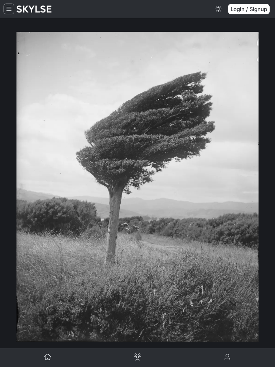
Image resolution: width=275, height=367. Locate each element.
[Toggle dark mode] (218, 9)
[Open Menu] (9, 9)
